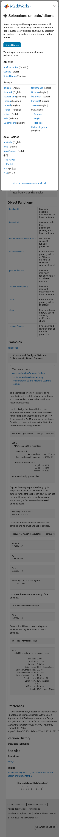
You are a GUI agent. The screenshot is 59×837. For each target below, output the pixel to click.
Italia (5, 118)
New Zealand (9, 151)
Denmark (7, 92)
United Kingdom (39, 127)
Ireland (6, 114)
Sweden (35, 105)
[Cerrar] (54, 6)
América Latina (10, 67)
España (7, 101)
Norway (35, 92)
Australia (7, 142)
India (5, 146)
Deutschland (9, 96)
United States (10, 76)
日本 (5, 168)
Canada (7, 71)
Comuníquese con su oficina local (29, 183)
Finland (7, 105)
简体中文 (10, 160)
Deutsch (38, 114)
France (6, 110)
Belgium (7, 88)
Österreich (36, 96)
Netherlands (37, 88)
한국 (5, 173)
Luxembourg (9, 123)
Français (38, 123)
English (37, 118)
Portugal (35, 101)
